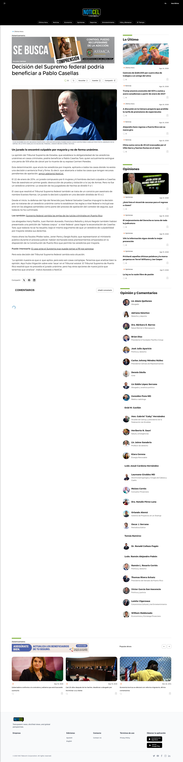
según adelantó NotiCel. (51, 173)
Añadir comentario (105, 290)
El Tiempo (140, 22)
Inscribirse (175, 3)
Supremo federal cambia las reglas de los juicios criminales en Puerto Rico (64, 215)
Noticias (56, 22)
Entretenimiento (108, 22)
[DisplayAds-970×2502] (64, 50)
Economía (68, 22)
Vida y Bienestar (126, 22)
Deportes (93, 22)
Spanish (69, 738)
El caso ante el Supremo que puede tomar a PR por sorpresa (62, 248)
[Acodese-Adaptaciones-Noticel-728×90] (50, 647)
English (69, 741)
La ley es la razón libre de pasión (138, 274)
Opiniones (81, 22)
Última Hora (43, 22)
